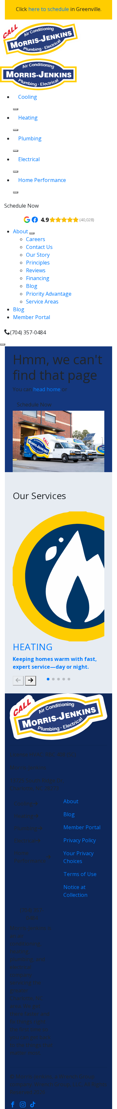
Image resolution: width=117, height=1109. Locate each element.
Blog (31, 286)
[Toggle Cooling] (15, 109)
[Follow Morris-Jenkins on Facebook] (15, 1105)
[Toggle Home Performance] (15, 192)
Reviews (36, 270)
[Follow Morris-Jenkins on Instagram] (25, 1105)
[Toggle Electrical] (15, 172)
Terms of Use (80, 874)
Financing (37, 278)
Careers (35, 239)
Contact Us (39, 247)
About (21, 231)
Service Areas (42, 301)
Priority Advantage (49, 293)
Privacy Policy (79, 840)
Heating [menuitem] (28, 117)
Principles (38, 262)
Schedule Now (21, 205)
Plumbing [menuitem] (30, 138)
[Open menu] (2, 344)
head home (46, 389)
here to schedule (48, 9)
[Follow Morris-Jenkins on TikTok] (34, 1105)
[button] (48, 679)
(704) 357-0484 (28, 332)
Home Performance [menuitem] (42, 180)
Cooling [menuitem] (27, 96)
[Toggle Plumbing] (15, 151)
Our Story (38, 254)
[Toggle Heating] (15, 130)
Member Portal (31, 317)
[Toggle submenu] (31, 233)
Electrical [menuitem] (29, 159)
